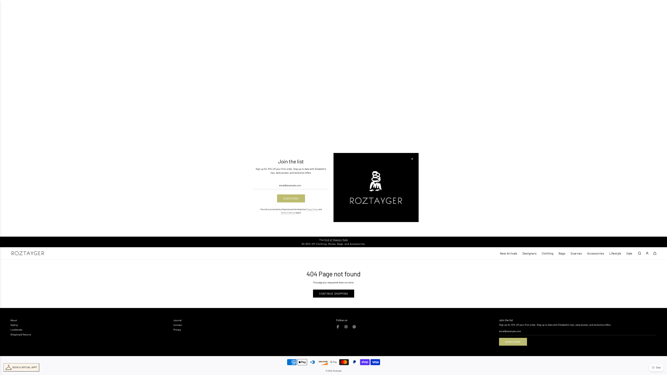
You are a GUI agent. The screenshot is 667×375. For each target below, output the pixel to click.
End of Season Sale (336, 239)
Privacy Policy (312, 209)
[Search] (639, 253)
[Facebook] (338, 327)
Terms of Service (288, 212)
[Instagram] (346, 327)
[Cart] (655, 253)
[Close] (412, 159)
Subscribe (513, 341)
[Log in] (647, 253)
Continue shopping (333, 293)
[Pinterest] (354, 327)
